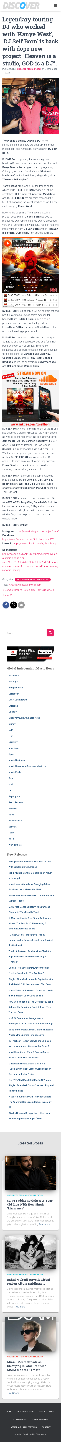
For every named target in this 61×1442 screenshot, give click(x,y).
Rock (11, 814)
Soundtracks (15, 820)
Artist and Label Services (23, 1427)
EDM (11, 730)
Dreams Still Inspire (12, 590)
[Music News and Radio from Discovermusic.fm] (22, 5)
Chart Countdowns (18, 699)
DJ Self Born (35, 585)
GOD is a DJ (29, 590)
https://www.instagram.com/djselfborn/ (37, 531)
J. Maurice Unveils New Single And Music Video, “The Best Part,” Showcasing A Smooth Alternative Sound (30, 923)
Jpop (11, 754)
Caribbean (14, 693)
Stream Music (20, 1420)
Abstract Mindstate (18, 585)
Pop (11, 778)
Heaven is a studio (45, 590)
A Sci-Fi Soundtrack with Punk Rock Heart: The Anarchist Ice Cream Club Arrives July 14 (30, 1101)
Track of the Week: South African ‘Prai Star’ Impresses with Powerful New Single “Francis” (30, 956)
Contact (46, 1427)
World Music (15, 845)
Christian (13, 706)
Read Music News (25, 1412)
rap (10, 790)
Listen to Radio (46, 1412)
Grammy (13, 742)
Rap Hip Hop (15, 796)
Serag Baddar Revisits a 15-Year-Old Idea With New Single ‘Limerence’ (30, 1204)
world (12, 839)
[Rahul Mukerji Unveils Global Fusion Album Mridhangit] (30, 1251)
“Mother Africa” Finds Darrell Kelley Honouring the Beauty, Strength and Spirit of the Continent (31, 940)
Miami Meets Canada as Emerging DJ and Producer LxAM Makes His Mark (26, 1366)
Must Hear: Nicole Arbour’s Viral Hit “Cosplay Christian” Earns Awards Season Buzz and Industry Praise (30, 1068)
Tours (12, 832)
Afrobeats (14, 675)
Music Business (17, 760)
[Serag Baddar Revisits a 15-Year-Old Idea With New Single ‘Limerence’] (30, 1172)
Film (11, 736)
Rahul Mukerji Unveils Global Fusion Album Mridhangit (28, 1281)
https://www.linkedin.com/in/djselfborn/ (34, 543)
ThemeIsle (41, 1434)
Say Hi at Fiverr (40, 1420)
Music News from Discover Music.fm (32, 579)
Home (9, 1412)
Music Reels (15, 772)
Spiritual (13, 826)
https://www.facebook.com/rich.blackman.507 (28, 539)
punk (11, 784)
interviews (14, 748)
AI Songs (13, 681)
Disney (12, 724)
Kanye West (9, 595)
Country (13, 712)
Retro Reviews (16, 802)
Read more (44, 1224)
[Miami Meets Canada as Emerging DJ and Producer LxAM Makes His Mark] (30, 1334)
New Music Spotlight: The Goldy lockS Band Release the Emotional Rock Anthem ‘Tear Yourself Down (31, 1007)
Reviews (13, 808)
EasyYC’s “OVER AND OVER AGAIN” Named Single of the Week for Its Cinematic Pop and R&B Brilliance (31, 1085)
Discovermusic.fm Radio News (24, 718)
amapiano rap (16, 687)
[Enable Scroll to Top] (55, 1436)
